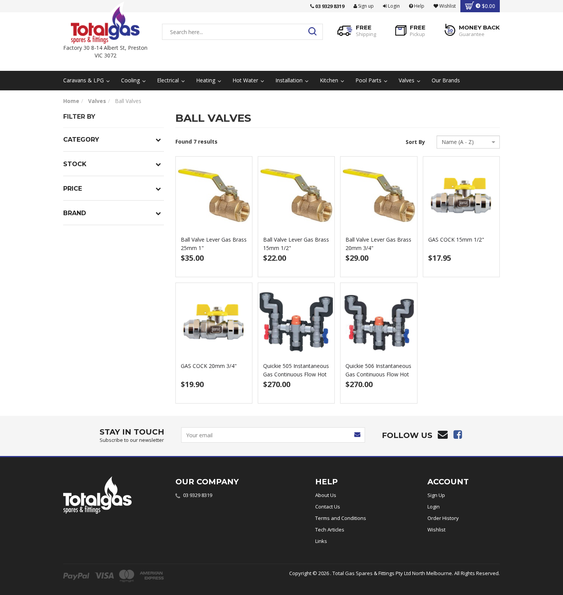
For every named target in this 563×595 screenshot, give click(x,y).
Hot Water (246, 80)
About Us (325, 495)
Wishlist (436, 529)
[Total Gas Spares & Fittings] (105, 23)
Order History (443, 518)
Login (393, 6)
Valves (407, 80)
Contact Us (327, 506)
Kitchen (330, 80)
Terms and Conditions (340, 518)
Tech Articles (329, 529)
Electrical (168, 80)
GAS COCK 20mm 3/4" (209, 365)
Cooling (131, 80)
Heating (206, 80)
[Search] (314, 32)
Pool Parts (369, 80)
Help (418, 6)
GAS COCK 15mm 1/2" (456, 239)
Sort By (415, 141)
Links (321, 541)
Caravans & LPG (84, 80)
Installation (289, 80)
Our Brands (446, 80)
